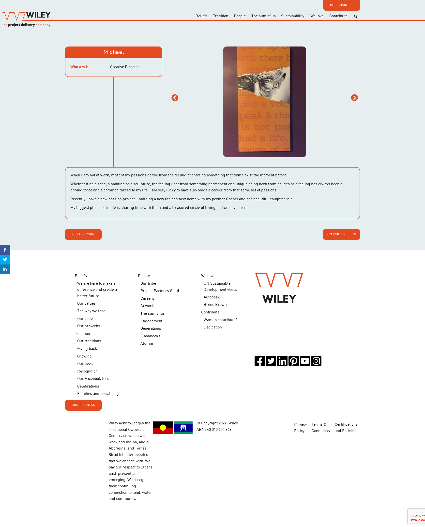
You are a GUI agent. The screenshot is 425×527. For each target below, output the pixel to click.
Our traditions (89, 341)
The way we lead (91, 311)
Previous (175, 98)
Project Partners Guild (159, 291)
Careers (147, 299)
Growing (84, 356)
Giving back (87, 349)
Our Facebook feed (93, 379)
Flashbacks (150, 336)
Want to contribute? (220, 320)
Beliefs (202, 16)
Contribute (338, 16)
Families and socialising (98, 394)
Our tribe (148, 284)
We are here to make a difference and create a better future (97, 290)
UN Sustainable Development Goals (220, 287)
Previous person (341, 234)
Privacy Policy (300, 428)
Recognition (87, 371)
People (240, 16)
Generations (150, 329)
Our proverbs (88, 326)
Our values (86, 304)
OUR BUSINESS (341, 5)
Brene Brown (215, 305)
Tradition (220, 16)
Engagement (151, 321)
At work (147, 306)
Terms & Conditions (321, 428)
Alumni (146, 344)
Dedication (213, 327)
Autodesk (212, 297)
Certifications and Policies (346, 428)
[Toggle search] (355, 16)
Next (354, 98)
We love (316, 16)
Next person (83, 234)
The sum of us (263, 16)
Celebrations (88, 386)
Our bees (85, 364)
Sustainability (292, 16)
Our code (85, 319)
